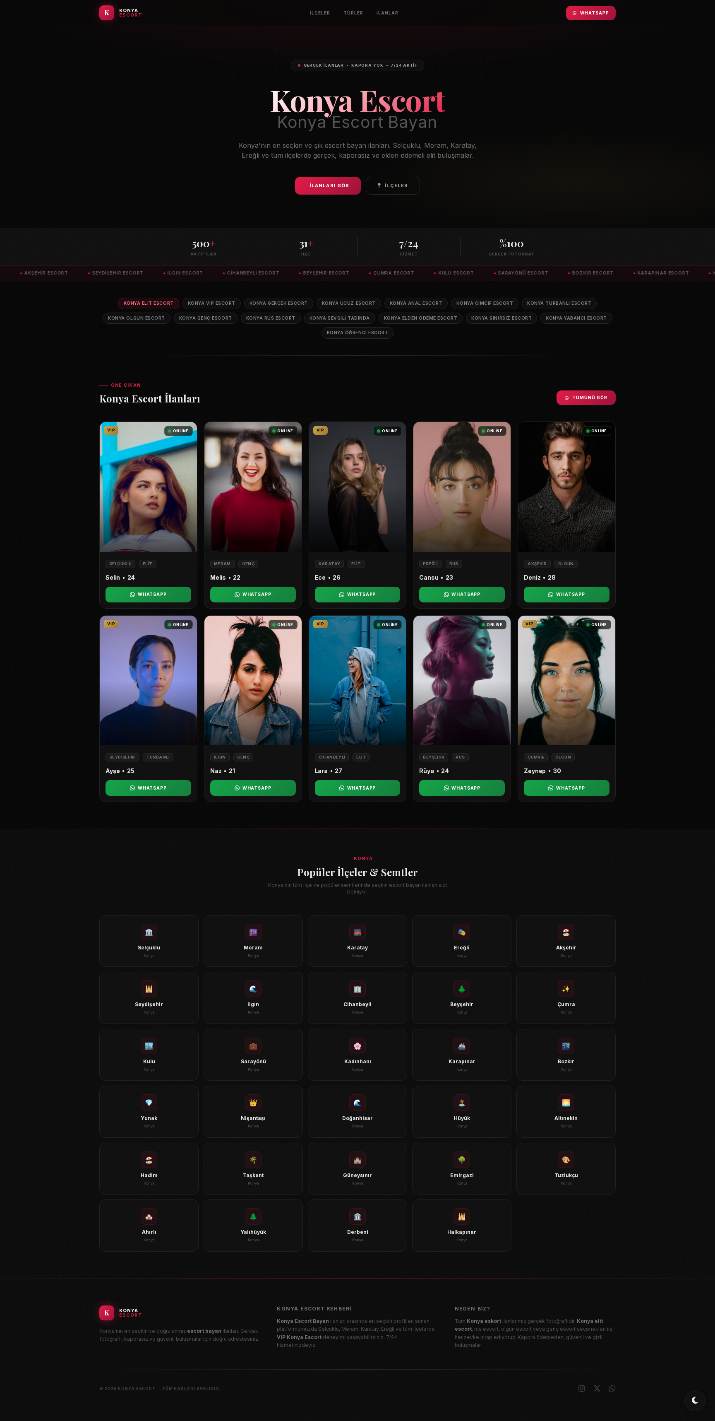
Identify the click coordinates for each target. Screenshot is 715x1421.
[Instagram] (581, 1389)
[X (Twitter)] (597, 1389)
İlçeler (320, 12)
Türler (353, 12)
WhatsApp (594, 12)
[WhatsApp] (612, 1389)
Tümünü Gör (589, 397)
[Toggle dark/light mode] (694, 1400)
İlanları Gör (329, 185)
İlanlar (387, 12)
